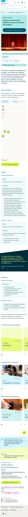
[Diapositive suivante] (25, 355)
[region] (14, 133)
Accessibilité (4, 510)
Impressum (4, 507)
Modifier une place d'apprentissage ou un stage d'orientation (13, 472)
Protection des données (16, 507)
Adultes (3, 469)
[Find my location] (3, 106)
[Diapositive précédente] (21, 355)
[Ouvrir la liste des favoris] (15, 2)
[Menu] (25, 7)
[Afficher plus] (6, 12)
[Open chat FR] (24, 433)
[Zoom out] (3, 115)
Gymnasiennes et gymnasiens (9, 467)
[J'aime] (16, 340)
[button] (8, 132)
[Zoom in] (3, 112)
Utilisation (13, 510)
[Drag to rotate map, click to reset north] (3, 117)
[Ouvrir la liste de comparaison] (18, 2)
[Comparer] (19, 340)
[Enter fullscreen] (3, 109)
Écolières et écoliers (7, 465)
